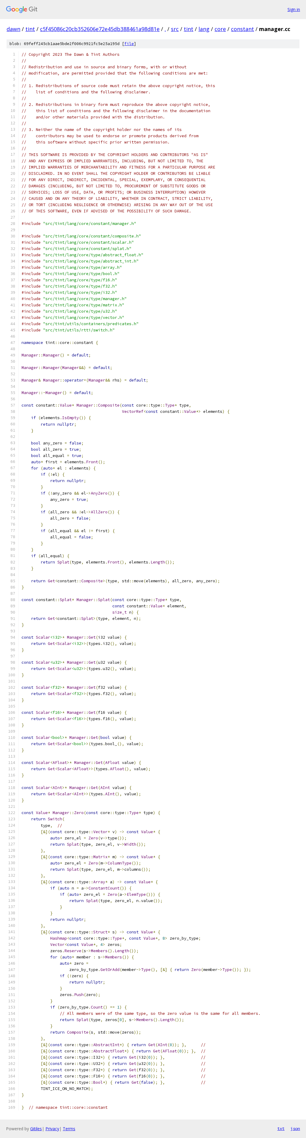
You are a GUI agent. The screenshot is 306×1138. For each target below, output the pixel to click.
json (295, 1128)
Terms (69, 1128)
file (129, 43)
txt (280, 1128)
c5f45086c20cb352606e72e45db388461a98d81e (100, 29)
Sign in (293, 9)
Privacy (52, 1128)
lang (203, 29)
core (220, 29)
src (175, 29)
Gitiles (36, 1128)
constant (242, 29)
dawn (13, 29)
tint (30, 29)
